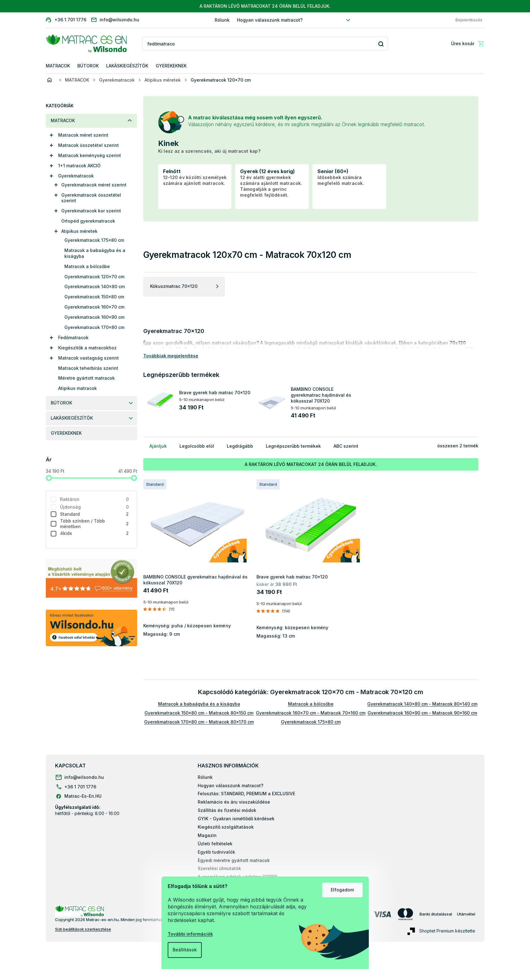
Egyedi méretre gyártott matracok (234, 860)
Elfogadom (342, 889)
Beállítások (185, 949)
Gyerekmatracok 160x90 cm (94, 317)
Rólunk (222, 20)
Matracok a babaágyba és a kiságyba (94, 253)
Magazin (207, 835)
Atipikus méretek (79, 231)
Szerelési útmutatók (219, 868)
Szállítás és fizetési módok (227, 810)
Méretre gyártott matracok (86, 378)
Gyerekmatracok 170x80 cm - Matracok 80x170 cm (199, 721)
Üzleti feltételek (215, 843)
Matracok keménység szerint (89, 155)
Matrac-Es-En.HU (82, 796)
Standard (94, 514)
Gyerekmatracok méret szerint (94, 184)
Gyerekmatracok (76, 175)
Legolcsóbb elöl (196, 446)
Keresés (381, 44)
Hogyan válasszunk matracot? (270, 20)
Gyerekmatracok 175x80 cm (94, 240)
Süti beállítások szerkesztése (83, 929)
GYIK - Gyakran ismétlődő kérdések (236, 818)
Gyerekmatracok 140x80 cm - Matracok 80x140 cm (422, 703)
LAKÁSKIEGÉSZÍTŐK (72, 417)
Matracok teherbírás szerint (88, 368)
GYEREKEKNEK (66, 433)
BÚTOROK (61, 402)
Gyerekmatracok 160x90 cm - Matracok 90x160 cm (422, 712)
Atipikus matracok (77, 388)
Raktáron (94, 499)
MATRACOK (63, 120)
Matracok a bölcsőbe (87, 266)
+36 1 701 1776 (80, 786)
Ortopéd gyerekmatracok (88, 221)
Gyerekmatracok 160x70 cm (94, 306)
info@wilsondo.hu (84, 777)
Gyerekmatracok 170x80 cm (94, 327)
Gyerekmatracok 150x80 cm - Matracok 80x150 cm (198, 712)
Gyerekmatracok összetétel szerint (91, 197)
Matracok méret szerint (83, 135)
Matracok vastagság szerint (88, 358)
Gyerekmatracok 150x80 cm (94, 296)
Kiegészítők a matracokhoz (87, 347)
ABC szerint (346, 446)
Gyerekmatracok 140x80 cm (94, 286)
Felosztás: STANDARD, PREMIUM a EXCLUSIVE (246, 793)
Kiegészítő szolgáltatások (226, 827)
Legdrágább (240, 446)
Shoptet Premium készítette (447, 930)
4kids (94, 533)
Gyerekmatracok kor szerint (91, 210)
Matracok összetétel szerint (88, 145)
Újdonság (94, 507)
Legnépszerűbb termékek (293, 446)
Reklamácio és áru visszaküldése (234, 802)
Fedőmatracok (73, 337)
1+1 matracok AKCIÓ (79, 165)
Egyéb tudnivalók (216, 852)
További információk (190, 934)
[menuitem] (58, 66)
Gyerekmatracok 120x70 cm (94, 276)
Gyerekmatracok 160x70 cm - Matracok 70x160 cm (310, 712)
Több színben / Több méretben (94, 523)
